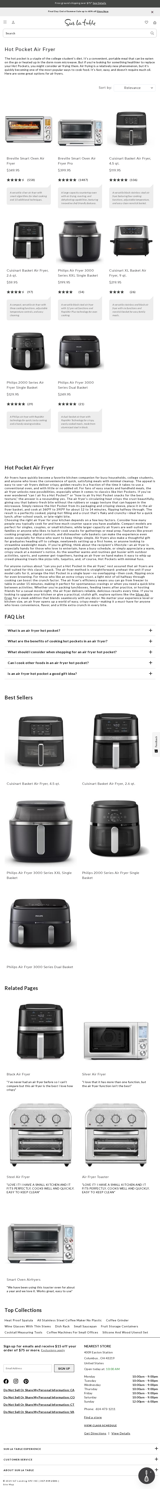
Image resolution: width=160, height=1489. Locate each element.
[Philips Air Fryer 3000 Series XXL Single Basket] (80, 241)
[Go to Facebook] (6, 1381)
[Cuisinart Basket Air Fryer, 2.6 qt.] (29, 241)
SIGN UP (64, 1368)
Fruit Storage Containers (119, 1326)
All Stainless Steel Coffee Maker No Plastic (69, 1320)
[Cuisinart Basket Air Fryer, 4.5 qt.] (131, 129)
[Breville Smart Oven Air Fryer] (29, 129)
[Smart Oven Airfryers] (41, 1237)
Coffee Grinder (117, 1320)
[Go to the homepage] (80, 20)
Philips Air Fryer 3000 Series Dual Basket (76, 385)
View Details (120, 1433)
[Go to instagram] (16, 1381)
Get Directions (95, 1433)
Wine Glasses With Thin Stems (28, 1326)
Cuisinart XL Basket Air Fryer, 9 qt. (127, 273)
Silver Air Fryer (94, 1074)
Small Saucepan (85, 1326)
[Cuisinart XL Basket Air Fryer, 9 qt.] (131, 241)
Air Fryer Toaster (95, 1177)
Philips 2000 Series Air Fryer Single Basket (25, 385)
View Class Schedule (100, 1425)
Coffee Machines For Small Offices (72, 1332)
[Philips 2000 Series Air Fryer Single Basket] (29, 353)
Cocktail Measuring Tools (23, 1332)
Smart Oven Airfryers (23, 1280)
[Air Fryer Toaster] (116, 1135)
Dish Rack (62, 1326)
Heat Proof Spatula (19, 1320)
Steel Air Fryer (18, 1177)
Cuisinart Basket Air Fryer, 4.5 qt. (130, 161)
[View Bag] (155, 22)
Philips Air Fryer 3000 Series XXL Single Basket (78, 273)
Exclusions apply (53, 1350)
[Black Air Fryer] (41, 1032)
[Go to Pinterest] (26, 1381)
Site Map (8, 1484)
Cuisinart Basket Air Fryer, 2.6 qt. (28, 273)
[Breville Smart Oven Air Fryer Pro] (80, 129)
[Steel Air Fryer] (41, 1135)
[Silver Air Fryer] (116, 1032)
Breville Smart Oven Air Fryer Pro (77, 161)
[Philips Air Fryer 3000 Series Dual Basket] (80, 353)
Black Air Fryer (18, 1074)
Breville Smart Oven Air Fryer (26, 161)
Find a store (93, 1417)
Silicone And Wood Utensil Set (125, 1332)
